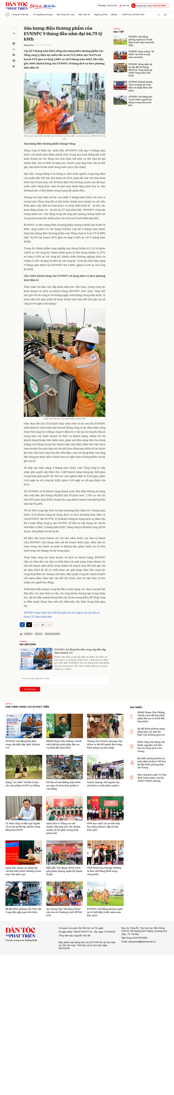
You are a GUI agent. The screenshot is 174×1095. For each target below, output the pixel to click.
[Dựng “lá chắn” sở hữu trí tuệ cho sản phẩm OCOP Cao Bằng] (23, 767)
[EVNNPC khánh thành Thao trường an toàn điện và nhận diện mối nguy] (120, 85)
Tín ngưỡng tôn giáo (43, 14)
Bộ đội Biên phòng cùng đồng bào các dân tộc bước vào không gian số (151, 731)
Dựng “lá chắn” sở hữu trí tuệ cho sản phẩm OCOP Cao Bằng (22, 784)
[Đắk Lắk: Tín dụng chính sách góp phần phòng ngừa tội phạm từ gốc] (64, 852)
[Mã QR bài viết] (14, 66)
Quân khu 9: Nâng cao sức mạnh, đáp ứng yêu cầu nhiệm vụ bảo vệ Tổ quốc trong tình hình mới (63, 828)
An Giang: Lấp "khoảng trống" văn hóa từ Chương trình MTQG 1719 (64, 912)
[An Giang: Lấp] (64, 893)
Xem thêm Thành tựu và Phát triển (27, 706)
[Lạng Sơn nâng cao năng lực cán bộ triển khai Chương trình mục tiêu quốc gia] (23, 852)
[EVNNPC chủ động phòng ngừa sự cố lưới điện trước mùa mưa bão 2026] (120, 40)
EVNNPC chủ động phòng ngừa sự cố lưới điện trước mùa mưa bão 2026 (141, 41)
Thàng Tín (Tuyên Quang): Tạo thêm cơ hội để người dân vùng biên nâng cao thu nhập (104, 744)
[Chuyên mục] (165, 14)
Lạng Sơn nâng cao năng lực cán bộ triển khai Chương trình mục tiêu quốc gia (23, 871)
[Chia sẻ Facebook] (14, 43)
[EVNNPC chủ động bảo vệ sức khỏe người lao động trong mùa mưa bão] (120, 100)
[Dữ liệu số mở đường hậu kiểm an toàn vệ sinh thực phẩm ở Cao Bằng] (64, 767)
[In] (43, 624)
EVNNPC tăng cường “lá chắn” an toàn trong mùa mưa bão (141, 54)
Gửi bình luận (30, 689)
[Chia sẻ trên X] (14, 49)
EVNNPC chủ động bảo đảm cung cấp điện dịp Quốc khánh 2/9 (80, 651)
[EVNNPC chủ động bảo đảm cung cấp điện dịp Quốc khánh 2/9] (36, 659)
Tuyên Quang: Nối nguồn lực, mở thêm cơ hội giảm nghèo (103, 784)
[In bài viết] (14, 61)
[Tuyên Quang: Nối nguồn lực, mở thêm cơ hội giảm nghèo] (105, 767)
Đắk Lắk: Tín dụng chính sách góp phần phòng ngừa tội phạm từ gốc (64, 871)
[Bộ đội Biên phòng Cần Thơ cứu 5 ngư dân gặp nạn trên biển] (23, 893)
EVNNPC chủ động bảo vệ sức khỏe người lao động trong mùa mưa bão (140, 101)
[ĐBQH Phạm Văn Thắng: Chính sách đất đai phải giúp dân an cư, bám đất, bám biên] (64, 726)
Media (114, 14)
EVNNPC (28, 634)
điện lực (38, 634)
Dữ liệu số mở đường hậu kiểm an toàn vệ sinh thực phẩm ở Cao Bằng (63, 785)
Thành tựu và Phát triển (133, 14)
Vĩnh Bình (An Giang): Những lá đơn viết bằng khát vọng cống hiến (104, 871)
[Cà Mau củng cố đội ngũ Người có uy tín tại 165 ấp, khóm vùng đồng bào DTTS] (23, 808)
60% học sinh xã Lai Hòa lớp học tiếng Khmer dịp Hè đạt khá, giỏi (103, 826)
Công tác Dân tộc (20, 14)
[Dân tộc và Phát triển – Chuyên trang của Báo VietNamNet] (16, 5)
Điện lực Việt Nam (52, 634)
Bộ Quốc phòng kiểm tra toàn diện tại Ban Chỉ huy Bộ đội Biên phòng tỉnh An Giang (151, 763)
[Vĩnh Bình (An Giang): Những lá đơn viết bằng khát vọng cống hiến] (105, 852)
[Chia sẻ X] (29, 624)
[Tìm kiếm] (158, 14)
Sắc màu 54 (84, 14)
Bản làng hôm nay (65, 14)
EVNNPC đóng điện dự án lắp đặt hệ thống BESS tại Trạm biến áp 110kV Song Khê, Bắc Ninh (140, 70)
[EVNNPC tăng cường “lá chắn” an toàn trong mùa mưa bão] (120, 54)
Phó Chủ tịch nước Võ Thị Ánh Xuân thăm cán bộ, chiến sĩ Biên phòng (151, 777)
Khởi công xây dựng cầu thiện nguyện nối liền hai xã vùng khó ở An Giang (151, 746)
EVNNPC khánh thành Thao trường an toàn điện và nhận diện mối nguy (140, 86)
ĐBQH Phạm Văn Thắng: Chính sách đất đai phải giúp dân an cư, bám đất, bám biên (64, 744)
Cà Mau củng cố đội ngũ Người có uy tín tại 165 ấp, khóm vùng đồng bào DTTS (22, 826)
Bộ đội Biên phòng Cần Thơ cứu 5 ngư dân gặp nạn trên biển (23, 911)
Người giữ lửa (100, 14)
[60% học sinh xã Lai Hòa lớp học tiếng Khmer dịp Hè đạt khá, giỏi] (105, 808)
